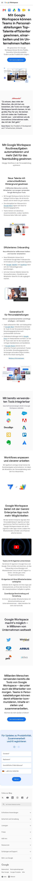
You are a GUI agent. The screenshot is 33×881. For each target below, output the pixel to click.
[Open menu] (2, 2)
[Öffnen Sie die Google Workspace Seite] (11, 2)
